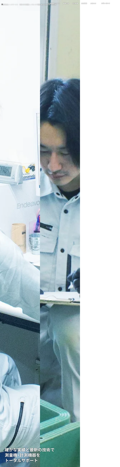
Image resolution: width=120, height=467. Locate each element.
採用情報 (84, 3)
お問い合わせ (105, 3)
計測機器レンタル (54, 3)
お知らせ (93, 3)
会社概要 (75, 3)
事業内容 (66, 3)
